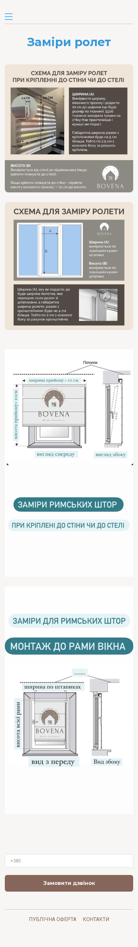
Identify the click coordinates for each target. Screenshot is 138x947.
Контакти (96, 919)
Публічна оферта (52, 919)
